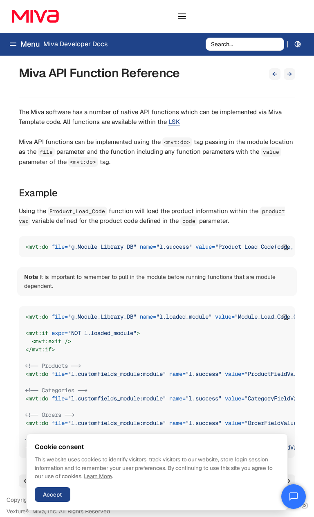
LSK (174, 122)
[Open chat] (293, 496)
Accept (52, 494)
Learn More (98, 476)
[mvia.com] (35, 16)
